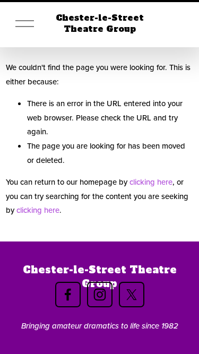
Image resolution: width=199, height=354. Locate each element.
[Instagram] (100, 294)
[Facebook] (68, 294)
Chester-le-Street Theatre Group (100, 23)
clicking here (150, 181)
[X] (131, 294)
